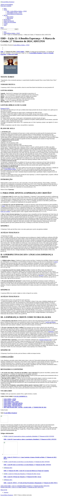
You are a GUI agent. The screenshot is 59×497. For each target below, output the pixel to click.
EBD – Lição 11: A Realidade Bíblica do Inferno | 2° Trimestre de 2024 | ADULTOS (25, 485)
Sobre (5, 25)
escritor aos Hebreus (51, 322)
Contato (6, 23)
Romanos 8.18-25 (5, 108)
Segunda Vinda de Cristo (45, 339)
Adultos (22, 51)
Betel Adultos (10, 16)
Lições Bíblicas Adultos (10, 169)
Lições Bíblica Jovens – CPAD (14, 12)
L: (20, 396)
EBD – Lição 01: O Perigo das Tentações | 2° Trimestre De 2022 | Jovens (22, 476)
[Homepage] (7, 2)
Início (5, 8)
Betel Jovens (10, 18)
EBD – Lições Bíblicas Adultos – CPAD (17, 11)
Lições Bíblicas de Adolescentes (14, 14)
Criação (56, 261)
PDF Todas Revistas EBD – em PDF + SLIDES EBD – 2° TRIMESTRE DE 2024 (25, 407)
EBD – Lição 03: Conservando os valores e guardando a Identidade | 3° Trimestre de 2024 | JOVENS (30, 439)
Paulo (3, 206)
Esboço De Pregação (9, 21)
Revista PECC (7, 19)
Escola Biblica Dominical (35, 53)
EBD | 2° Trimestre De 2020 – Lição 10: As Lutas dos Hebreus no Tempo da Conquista (26, 470)
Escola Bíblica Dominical (7, 495)
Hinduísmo (51, 331)
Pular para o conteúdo (6, 6)
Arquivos (6, 492)
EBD (2, 51)
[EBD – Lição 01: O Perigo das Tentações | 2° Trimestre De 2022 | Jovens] (22, 473)
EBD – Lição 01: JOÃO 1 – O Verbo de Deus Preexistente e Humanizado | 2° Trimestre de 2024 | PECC (31, 482)
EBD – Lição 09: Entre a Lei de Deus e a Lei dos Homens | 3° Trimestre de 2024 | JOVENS (27, 464)
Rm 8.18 (41, 275)
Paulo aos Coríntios (5, 211)
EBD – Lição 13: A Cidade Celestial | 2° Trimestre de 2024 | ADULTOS (22, 487)
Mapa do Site (4, 489)
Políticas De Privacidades (10, 22)
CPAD (5, 10)
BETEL (6, 15)
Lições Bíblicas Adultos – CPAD (21, 45)
